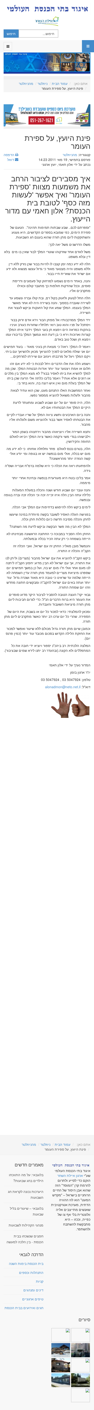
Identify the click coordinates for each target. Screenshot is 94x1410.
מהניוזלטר (26, 83)
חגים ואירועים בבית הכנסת (24, 1307)
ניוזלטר (42, 83)
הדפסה (9, 154)
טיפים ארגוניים (32, 1298)
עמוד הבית (59, 83)
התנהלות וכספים (31, 1272)
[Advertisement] (47, 922)
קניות (39, 1281)
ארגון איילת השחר (70, 1175)
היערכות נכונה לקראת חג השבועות (25, 1194)
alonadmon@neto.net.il (63, 686)
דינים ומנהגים (33, 1289)
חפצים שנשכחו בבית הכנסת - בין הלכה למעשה (25, 1239)
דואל (11, 159)
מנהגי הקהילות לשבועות (26, 1225)
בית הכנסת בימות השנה (26, 1263)
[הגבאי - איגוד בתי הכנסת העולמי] (47, 8)
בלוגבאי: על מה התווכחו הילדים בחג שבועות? (26, 1177)
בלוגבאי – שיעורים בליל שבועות (26, 1211)
